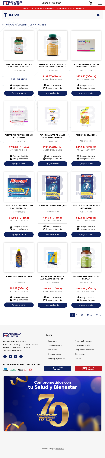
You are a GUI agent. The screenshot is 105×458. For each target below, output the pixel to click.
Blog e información (82, 345)
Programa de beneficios (84, 350)
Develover (60, 448)
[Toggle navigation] (98, 3)
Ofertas (78, 358)
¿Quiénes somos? (55, 345)
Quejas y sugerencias (56, 358)
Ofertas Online (80, 354)
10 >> (89, 315)
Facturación (52, 341)
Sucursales (52, 350)
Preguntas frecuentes (83, 341)
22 (82, 315)
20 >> (98, 315)
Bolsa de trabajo (54, 354)
